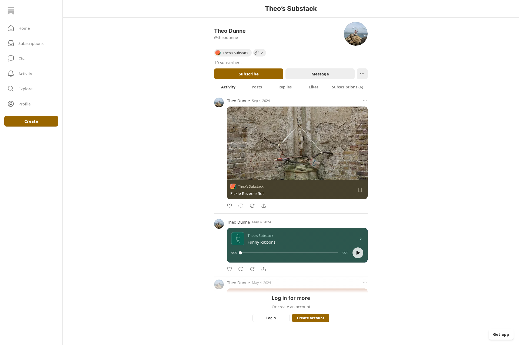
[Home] (10, 10)
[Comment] (240, 205)
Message (320, 74)
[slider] (289, 253)
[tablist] (291, 86)
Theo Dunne (238, 100)
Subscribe (249, 74)
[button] (31, 28)
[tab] (228, 86)
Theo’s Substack (251, 186)
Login (271, 318)
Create (31, 121)
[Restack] (252, 205)
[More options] (365, 100)
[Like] (229, 205)
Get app (501, 334)
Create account (310, 318)
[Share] (263, 205)
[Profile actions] (362, 73)
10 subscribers (227, 62)
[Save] (360, 189)
